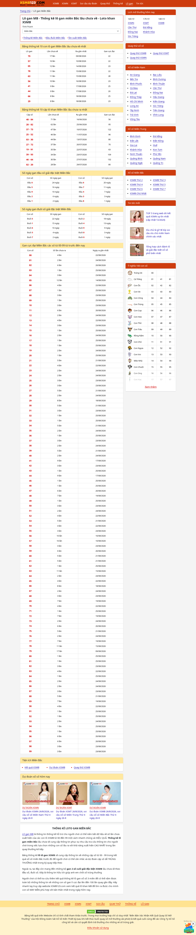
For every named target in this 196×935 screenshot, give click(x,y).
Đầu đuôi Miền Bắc (55, 37)
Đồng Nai (133, 31)
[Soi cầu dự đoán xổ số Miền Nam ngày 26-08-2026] (38, 793)
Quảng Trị (158, 162)
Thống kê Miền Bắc (33, 37)
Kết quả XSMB (32, 767)
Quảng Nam (159, 158)
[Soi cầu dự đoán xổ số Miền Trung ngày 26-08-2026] (71, 793)
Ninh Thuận (136, 153)
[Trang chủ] (32, 3)
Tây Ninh (134, 110)
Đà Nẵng (147, 27)
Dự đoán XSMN (30, 807)
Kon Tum (157, 149)
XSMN (65, 3)
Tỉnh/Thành (27, 26)
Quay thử (105, 3)
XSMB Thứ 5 (159, 184)
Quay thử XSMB (82, 767)
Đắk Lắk (134, 140)
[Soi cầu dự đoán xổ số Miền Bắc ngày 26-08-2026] (105, 793)
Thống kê (118, 3)
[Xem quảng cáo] (189, 928)
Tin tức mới (134, 202)
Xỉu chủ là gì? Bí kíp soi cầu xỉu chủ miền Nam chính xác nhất (158, 233)
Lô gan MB (27, 834)
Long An (134, 105)
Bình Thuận (159, 83)
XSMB (56, 3)
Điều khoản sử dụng (98, 927)
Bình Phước (136, 83)
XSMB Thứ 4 (136, 184)
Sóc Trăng (133, 36)
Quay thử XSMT (161, 53)
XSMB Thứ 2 (136, 179)
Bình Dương (159, 79)
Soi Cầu (100, 903)
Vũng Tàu (135, 119)
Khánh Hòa (149, 31)
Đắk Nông (158, 140)
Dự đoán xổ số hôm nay (36, 776)
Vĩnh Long (158, 114)
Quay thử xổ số (136, 45)
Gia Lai (133, 145)
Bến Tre (134, 79)
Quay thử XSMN (138, 57)
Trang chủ (53, 903)
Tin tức (139, 3)
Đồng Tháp (136, 96)
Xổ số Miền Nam (136, 67)
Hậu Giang (158, 96)
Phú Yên (157, 153)
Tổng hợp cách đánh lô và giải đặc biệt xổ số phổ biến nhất (158, 250)
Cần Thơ (132, 27)
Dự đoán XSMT (64, 807)
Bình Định (135, 136)
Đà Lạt (133, 92)
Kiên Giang (158, 101)
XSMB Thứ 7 (159, 188)
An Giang (135, 74)
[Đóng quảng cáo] (193, 923)
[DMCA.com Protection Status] (98, 911)
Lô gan (129, 3)
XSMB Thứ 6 (136, 188)
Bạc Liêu (157, 74)
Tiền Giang (158, 110)
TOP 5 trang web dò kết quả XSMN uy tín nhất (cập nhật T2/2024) (158, 216)
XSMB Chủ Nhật (138, 193)
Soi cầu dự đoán (88, 3)
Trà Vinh (134, 114)
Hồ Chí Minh (136, 101)
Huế (155, 145)
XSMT (74, 3)
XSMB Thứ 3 (159, 179)
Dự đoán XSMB (57, 767)
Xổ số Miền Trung (137, 128)
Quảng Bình (136, 158)
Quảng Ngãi (136, 162)
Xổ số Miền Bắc (136, 172)
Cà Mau (134, 88)
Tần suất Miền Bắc (77, 37)
